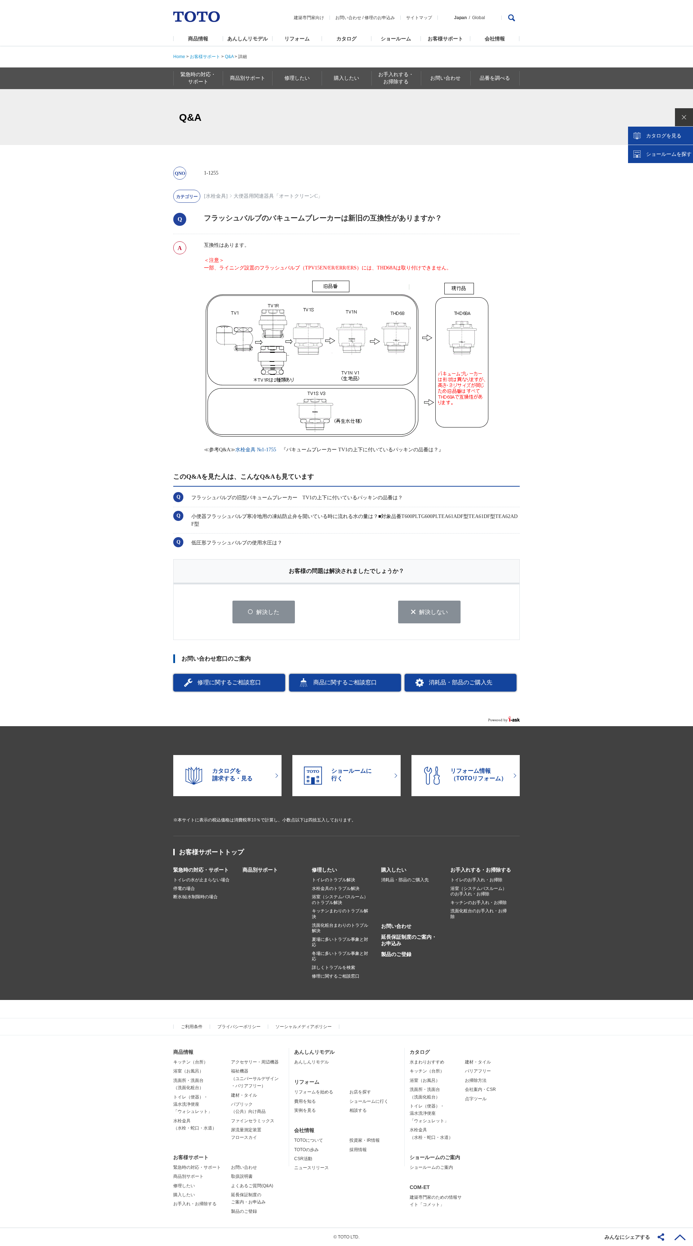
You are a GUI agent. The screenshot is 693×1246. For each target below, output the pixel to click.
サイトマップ (419, 17)
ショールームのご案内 (435, 1157)
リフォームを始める (313, 1091)
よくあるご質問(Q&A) (252, 1185)
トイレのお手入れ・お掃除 (476, 879)
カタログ (346, 38)
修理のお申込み (380, 17)
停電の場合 (184, 888)
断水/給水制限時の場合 (195, 896)
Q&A (229, 56)
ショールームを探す (669, 154)
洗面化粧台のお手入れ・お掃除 (478, 913)
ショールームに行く (368, 1101)
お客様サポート (445, 38)
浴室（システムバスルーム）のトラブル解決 (340, 899)
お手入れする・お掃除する (480, 870)
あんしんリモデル (247, 38)
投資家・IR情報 (364, 1140)
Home (179, 56)
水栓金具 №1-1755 (255, 449)
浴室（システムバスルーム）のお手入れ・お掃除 (478, 891)
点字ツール (476, 1098)
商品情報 (198, 38)
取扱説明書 (242, 1176)
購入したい (393, 870)
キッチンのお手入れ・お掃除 (478, 902)
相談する (358, 1110)
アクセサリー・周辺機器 (255, 1062)
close (684, 117)
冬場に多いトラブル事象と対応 (340, 956)
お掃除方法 (476, 1080)
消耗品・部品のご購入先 (460, 682)
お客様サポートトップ (211, 852)
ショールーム (396, 38)
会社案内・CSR (480, 1089)
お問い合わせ (348, 17)
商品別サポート (260, 870)
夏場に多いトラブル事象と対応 (340, 942)
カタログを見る (663, 136)
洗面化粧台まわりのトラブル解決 (340, 928)
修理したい (324, 870)
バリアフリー (478, 1071)
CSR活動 (303, 1158)
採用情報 (358, 1149)
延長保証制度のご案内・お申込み (409, 940)
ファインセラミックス (252, 1120)
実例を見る (305, 1110)
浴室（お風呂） (188, 1071)
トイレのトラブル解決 (333, 879)
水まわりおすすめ (427, 1062)
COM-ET (420, 1187)
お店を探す (360, 1091)
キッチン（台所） (190, 1062)
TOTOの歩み (306, 1149)
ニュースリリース (311, 1167)
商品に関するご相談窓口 (345, 682)
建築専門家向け (309, 17)
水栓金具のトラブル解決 (335, 888)
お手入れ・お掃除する (195, 1203)
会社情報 (495, 38)
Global (478, 17)
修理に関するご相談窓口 (229, 682)
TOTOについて (308, 1140)
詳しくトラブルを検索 (333, 967)
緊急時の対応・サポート (201, 870)
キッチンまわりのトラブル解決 (340, 913)
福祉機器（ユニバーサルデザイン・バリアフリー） (255, 1078)
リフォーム (297, 38)
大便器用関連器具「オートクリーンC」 (278, 196)
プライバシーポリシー (239, 1026)
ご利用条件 (191, 1026)
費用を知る (305, 1101)
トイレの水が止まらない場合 (201, 879)
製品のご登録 (396, 954)
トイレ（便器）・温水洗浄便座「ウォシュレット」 (192, 1104)
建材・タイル (244, 1095)
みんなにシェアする (627, 1237)
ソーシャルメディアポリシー (303, 1026)
